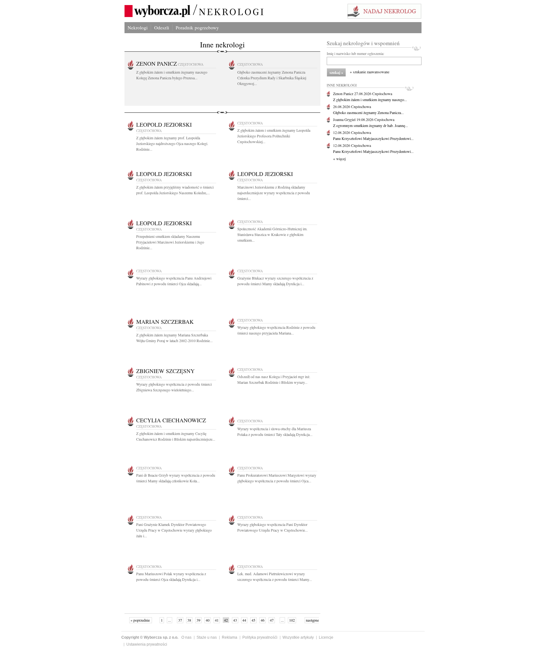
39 (198, 620)
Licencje (326, 637)
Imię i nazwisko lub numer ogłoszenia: (355, 53)
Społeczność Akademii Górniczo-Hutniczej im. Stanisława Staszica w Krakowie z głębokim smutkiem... (272, 234)
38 (189, 620)
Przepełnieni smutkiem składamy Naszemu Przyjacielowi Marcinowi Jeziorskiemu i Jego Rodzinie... (170, 242)
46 (262, 620)
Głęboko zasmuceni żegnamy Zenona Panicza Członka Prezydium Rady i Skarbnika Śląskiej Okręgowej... (271, 77)
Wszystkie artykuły (298, 637)
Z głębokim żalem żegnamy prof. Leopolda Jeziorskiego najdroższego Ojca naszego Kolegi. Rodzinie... (172, 143)
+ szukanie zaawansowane (369, 71)
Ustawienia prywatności (146, 644)
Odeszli (161, 27)
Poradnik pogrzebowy (197, 27)
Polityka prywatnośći (259, 637)
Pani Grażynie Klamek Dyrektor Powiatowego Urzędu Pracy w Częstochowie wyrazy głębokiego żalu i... (174, 530)
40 (207, 620)
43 (235, 620)
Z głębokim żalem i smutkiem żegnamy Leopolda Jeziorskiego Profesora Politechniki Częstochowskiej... (273, 136)
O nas (186, 637)
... (169, 620)
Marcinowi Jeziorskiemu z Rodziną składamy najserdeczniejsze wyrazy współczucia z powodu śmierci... (273, 192)
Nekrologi (138, 27)
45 (253, 620)
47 (272, 620)
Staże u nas (207, 637)
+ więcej (339, 158)
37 (180, 620)
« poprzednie (140, 620)
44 (244, 620)
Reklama (229, 637)
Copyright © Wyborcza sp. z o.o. (149, 637)
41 (217, 620)
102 (292, 620)
